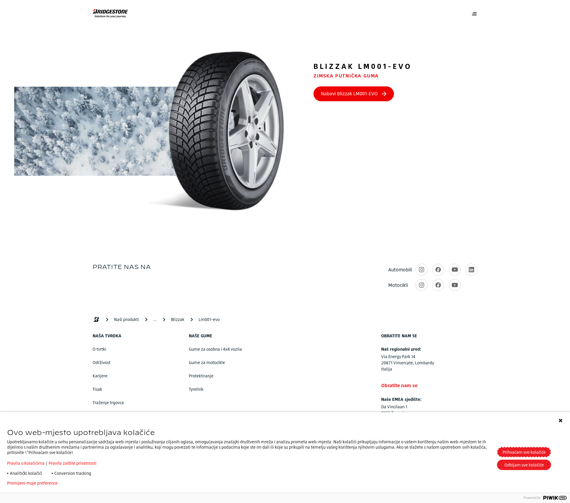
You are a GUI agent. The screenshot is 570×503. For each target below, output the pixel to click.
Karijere (100, 375)
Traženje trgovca (108, 402)
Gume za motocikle (207, 362)
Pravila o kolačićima (26, 463)
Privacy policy (79, 483)
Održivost (101, 362)
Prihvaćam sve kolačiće (524, 452)
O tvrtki (99, 349)
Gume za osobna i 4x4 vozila (215, 349)
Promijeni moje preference (32, 483)
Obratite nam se (399, 385)
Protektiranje (201, 375)
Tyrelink (196, 389)
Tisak (97, 389)
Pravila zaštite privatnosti (72, 463)
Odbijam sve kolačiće (524, 464)
